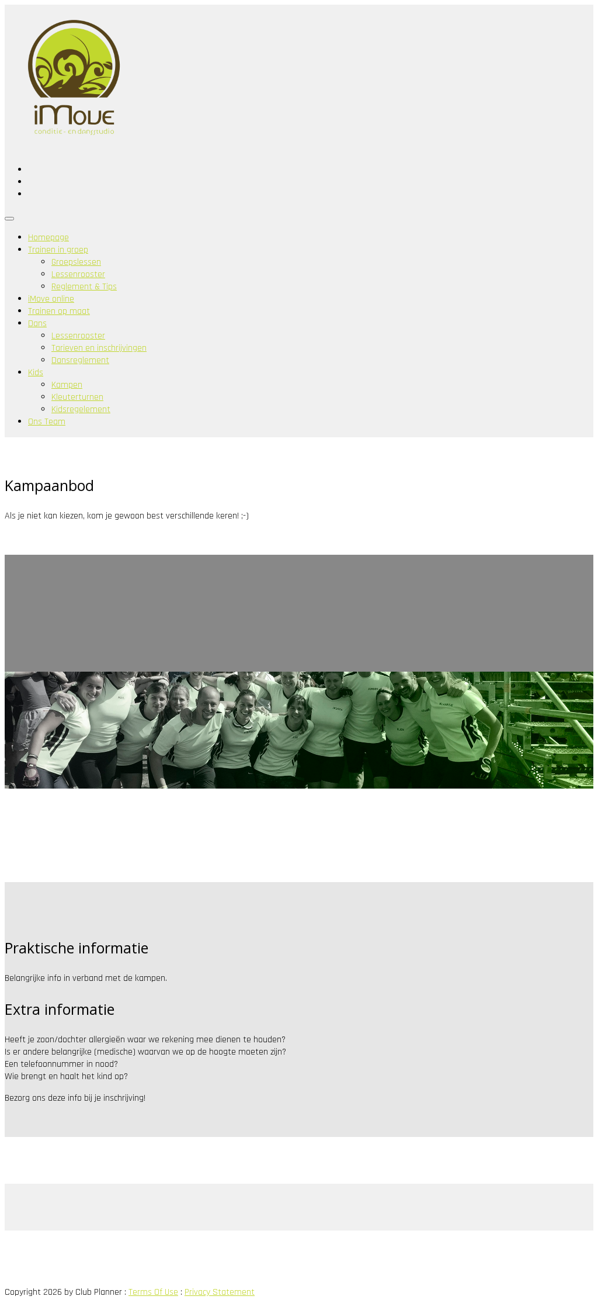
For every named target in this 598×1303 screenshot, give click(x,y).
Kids (35, 373)
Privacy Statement (220, 1292)
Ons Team (46, 422)
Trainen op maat (59, 311)
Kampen (66, 385)
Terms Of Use (153, 1292)
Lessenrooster (78, 274)
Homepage (48, 237)
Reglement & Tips (84, 287)
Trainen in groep (58, 250)
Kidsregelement (80, 409)
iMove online (51, 299)
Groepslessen (76, 262)
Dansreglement (80, 360)
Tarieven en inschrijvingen (99, 348)
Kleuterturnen (77, 397)
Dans (37, 323)
